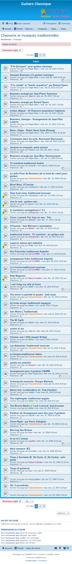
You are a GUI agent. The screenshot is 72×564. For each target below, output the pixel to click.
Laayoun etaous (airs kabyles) (26, 243)
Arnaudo (32, 166)
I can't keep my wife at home (25, 284)
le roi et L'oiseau (19, 438)
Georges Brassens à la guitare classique (31, 75)
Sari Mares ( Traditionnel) (23, 311)
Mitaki (30, 287)
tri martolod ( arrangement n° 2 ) (27, 210)
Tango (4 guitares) (19, 468)
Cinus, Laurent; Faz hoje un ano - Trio (30, 217)
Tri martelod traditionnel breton (27, 163)
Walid (30, 245)
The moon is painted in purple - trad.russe (33, 294)
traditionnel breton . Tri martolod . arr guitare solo (37, 234)
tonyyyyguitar (34, 479)
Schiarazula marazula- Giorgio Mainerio (31, 381)
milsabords (33, 212)
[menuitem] (9, 23)
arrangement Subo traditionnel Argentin (31, 259)
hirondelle (32, 451)
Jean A (31, 96)
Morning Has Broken (21, 430)
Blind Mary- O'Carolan (22, 184)
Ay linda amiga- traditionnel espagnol (30, 303)
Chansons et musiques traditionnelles (30, 35)
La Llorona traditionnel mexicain (27, 267)
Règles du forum (10, 44)
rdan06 (31, 415)
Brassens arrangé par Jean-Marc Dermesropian (35, 156)
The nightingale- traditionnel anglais (29, 398)
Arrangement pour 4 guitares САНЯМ (30, 371)
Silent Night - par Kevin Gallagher (28, 421)
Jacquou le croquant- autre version (29, 147)
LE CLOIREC (34, 254)
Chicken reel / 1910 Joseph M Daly (28, 337)
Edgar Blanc (33, 69)
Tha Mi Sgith (17, 320)
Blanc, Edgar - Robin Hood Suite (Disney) (32, 130)
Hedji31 (31, 392)
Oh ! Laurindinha (19, 485)
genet (30, 204)
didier (31, 339)
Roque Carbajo (35, 462)
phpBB (28, 554)
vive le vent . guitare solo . (24, 201)
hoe (30, 432)
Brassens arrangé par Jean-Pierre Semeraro (33, 93)
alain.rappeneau (35, 374)
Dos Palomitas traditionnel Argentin (29, 251)
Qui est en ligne (9, 521)
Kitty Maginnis (18, 276)
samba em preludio (20, 362)
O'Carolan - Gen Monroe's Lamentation (31, 226)
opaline (31, 441)
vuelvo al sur (17, 328)
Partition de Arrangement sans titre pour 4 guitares (37, 413)
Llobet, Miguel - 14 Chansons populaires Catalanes (37, 110)
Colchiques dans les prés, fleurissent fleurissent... (37, 139)
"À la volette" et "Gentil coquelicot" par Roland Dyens (39, 85)
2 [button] (40, 55)
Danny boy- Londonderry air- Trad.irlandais (33, 390)
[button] (44, 55)
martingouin (33, 187)
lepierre (31, 220)
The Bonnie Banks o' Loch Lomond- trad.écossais (37, 405)
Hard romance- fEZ (20, 448)
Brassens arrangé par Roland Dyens (29, 102)
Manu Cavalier (34, 278)
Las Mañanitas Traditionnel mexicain (30, 345)
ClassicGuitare (35, 178)
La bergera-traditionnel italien (26, 354)
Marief (31, 228)
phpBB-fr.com (40, 557)
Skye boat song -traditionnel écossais (30, 193)
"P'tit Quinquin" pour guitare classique (31, 66)
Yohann (31, 150)
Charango (17, 39)
